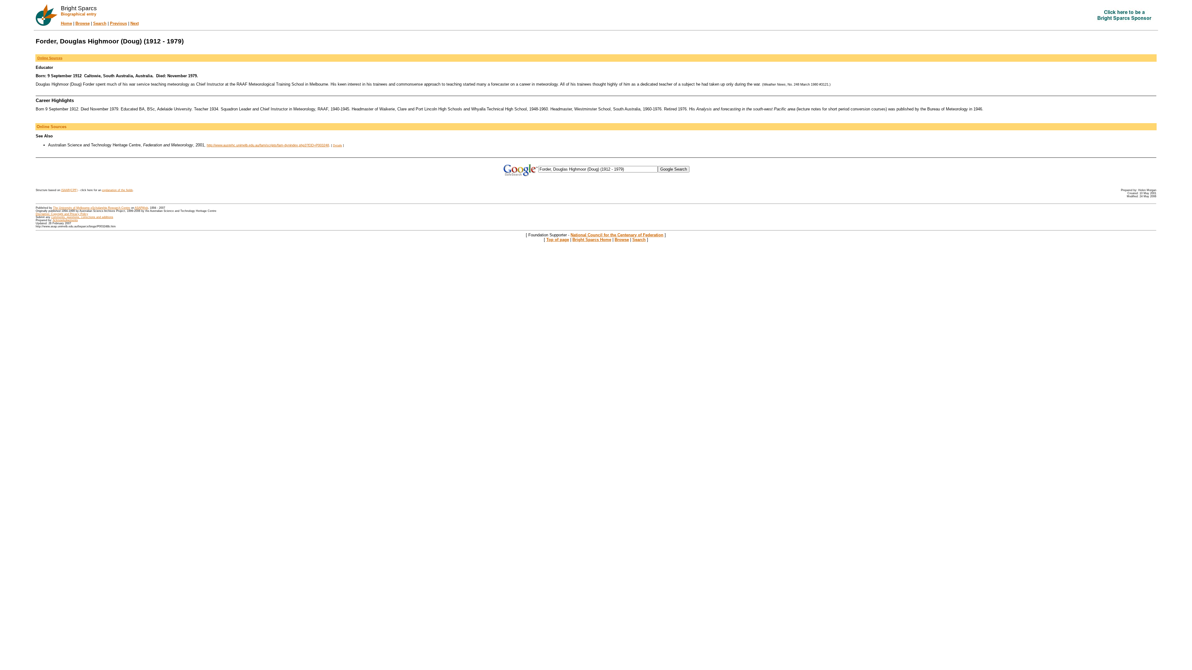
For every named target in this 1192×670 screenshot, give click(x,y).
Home (66, 23)
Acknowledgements (65, 220)
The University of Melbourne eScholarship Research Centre (91, 207)
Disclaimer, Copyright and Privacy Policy (62, 214)
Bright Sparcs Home (591, 239)
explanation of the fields (117, 190)
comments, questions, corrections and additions (82, 217)
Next (134, 23)
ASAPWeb (141, 207)
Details (337, 145)
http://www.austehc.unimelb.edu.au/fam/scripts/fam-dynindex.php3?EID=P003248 (268, 145)
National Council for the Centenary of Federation (617, 235)
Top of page (557, 239)
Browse (82, 23)
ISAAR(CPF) (69, 190)
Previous (118, 23)
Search (99, 23)
